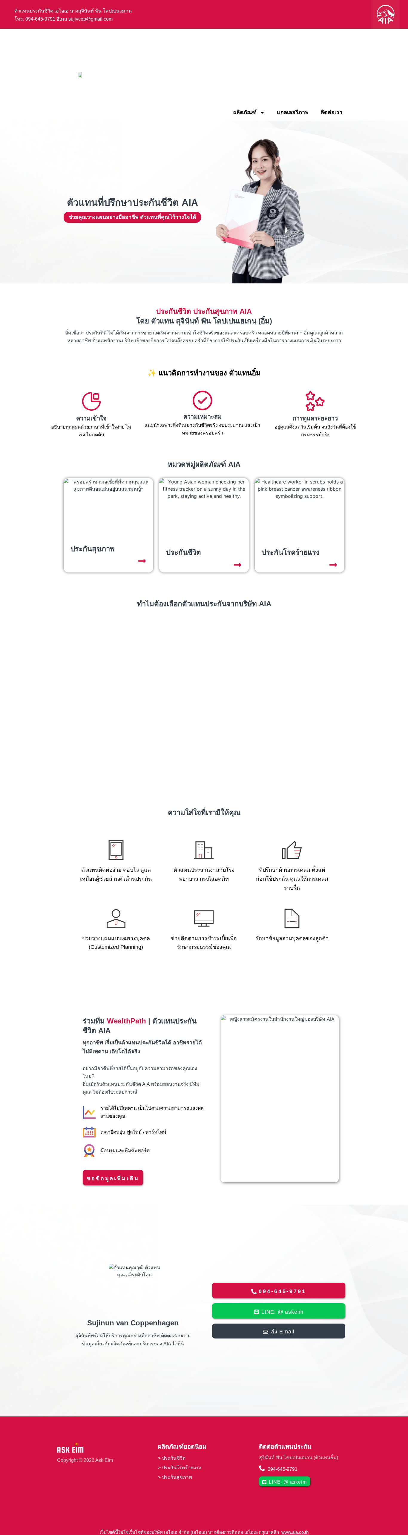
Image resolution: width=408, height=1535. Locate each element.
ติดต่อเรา (331, 112)
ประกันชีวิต (173, 1458)
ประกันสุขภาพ (177, 1477)
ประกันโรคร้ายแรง (181, 1467)
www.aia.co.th (295, 1532)
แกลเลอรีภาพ (293, 112)
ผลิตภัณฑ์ (245, 112)
